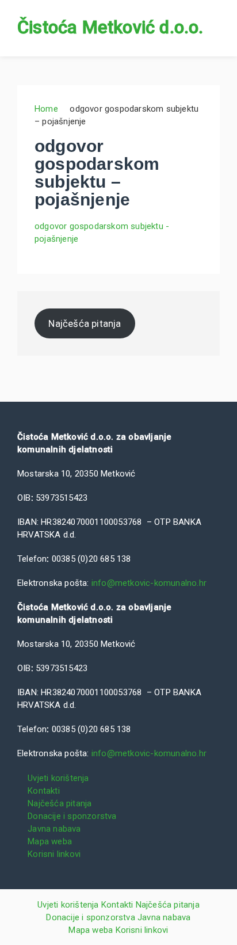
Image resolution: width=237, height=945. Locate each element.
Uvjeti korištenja (58, 778)
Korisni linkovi (54, 854)
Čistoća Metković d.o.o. (110, 27)
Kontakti (44, 791)
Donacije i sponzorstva (72, 816)
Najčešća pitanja (84, 323)
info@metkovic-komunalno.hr (149, 583)
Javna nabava (54, 829)
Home (46, 109)
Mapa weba (50, 841)
